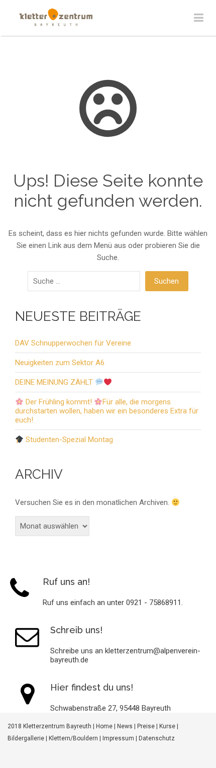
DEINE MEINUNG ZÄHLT (55, 382)
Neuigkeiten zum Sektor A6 (59, 362)
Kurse (167, 726)
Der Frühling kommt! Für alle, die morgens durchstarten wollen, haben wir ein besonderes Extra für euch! (106, 410)
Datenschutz (157, 738)
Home (104, 726)
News (125, 726)
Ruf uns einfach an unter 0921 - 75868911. (113, 602)
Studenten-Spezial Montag (68, 439)
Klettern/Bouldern (73, 738)
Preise (146, 726)
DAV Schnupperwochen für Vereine (73, 343)
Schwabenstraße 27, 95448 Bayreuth (110, 708)
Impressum (118, 738)
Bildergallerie (26, 738)
